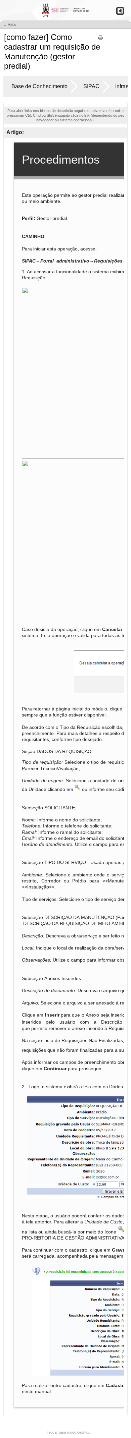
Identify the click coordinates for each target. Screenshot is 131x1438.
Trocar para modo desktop (68, 1432)
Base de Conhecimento (39, 86)
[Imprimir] (100, 40)
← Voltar (10, 24)
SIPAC (91, 86)
